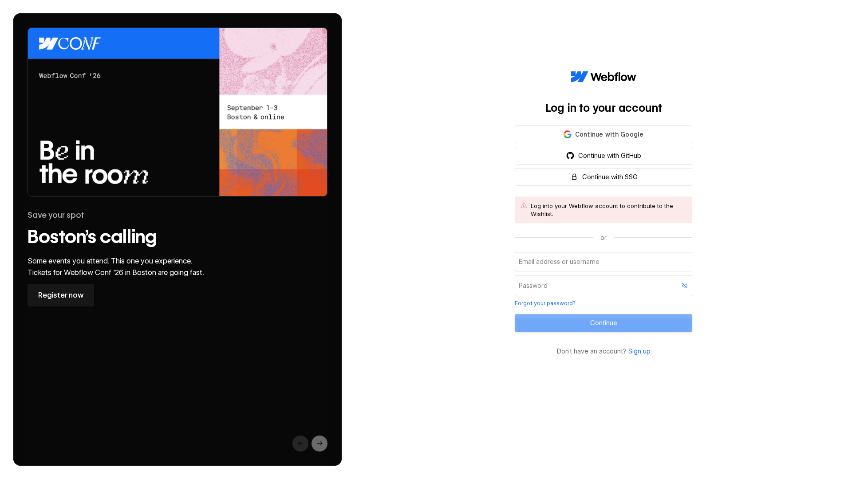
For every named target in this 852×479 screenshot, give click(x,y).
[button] (603, 134)
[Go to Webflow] (603, 77)
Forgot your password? (545, 303)
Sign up (639, 351)
